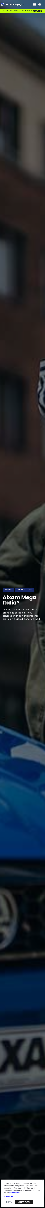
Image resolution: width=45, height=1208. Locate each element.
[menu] (34, 4)
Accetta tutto (24, 1202)
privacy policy (14, 1193)
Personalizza (8, 1197)
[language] (39, 4)
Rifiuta (9, 1202)
